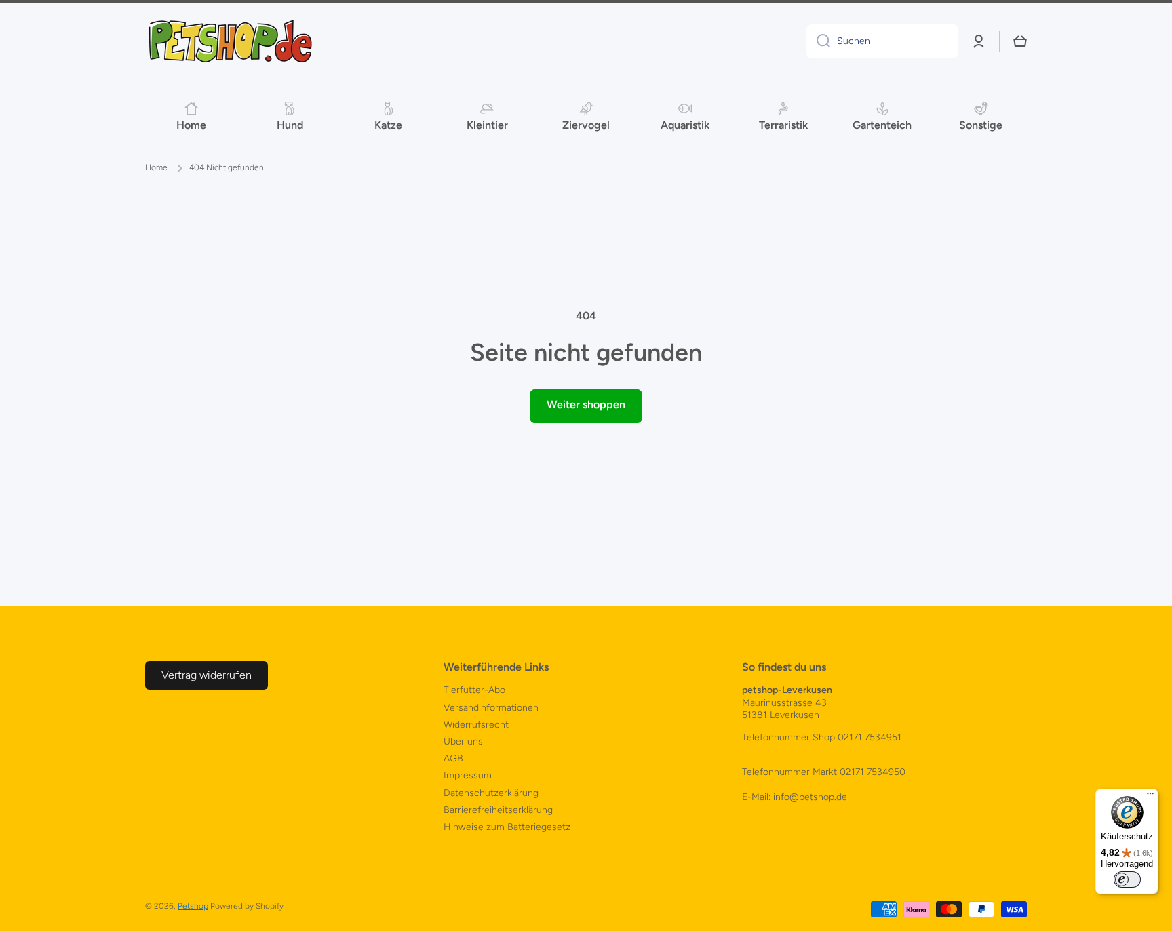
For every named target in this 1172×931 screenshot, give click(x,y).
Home (156, 167)
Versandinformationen (491, 707)
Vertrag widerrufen (206, 675)
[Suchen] (818, 41)
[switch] (1127, 879)
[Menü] (1150, 797)
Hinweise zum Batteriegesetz (507, 827)
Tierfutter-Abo (474, 690)
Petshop (193, 906)
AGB (453, 758)
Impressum (468, 775)
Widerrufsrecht (476, 724)
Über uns (463, 741)
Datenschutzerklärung (491, 793)
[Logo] (230, 41)
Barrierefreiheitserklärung (498, 810)
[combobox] (882, 41)
